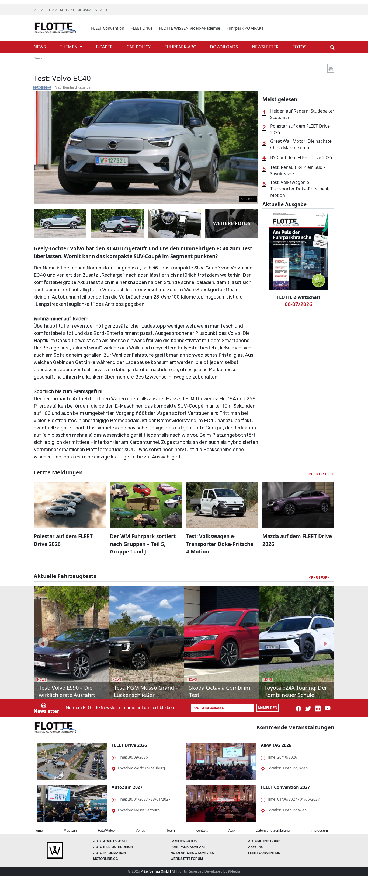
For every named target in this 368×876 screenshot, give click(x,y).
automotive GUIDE (264, 841)
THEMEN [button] (69, 47)
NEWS (40, 47)
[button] (43, 642)
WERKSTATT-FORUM (187, 859)
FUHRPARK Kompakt (188, 847)
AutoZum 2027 (127, 787)
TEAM (53, 10)
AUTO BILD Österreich (113, 847)
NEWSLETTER (266, 47)
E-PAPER (105, 47)
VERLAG (40, 10)
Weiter (324, 38)
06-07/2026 (298, 304)
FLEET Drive (141, 28)
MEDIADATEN (87, 10)
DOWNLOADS (224, 47)
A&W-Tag (255, 847)
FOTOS (300, 47)
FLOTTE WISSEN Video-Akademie (189, 28)
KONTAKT (67, 10)
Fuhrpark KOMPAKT (245, 28)
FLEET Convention (107, 28)
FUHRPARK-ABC (181, 47)
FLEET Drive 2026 (129, 745)
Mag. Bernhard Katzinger (73, 87)
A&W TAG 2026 (276, 745)
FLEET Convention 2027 (285, 787)
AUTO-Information (109, 853)
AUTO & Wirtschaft (110, 841)
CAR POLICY (139, 47)
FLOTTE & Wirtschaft (298, 297)
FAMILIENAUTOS (184, 841)
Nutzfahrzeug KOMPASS (192, 853)
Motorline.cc (105, 859)
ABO (103, 10)
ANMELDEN (267, 707)
